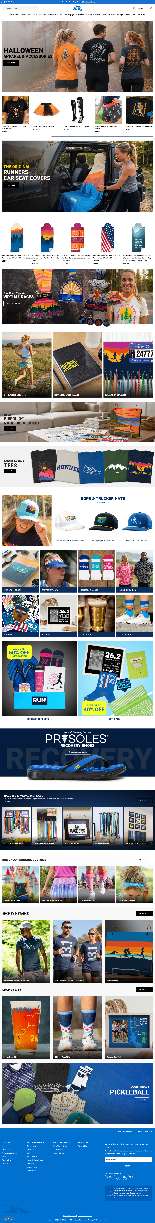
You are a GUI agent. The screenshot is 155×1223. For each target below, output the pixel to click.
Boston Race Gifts (10, 1057)
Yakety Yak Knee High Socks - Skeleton (76, 126)
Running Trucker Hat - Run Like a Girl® (70, 541)
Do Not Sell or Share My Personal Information (77, 1216)
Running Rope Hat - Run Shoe (137, 541)
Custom (127, 15)
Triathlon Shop (112, 981)
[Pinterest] (130, 1177)
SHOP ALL (145, 801)
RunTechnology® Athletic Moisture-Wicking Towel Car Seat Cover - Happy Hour (46, 257)
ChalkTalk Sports (11, 2)
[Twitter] (118, 1177)
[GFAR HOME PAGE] (77, 8)
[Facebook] (112, 1177)
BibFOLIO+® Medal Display (13, 843)
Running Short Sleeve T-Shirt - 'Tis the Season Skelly (14, 127)
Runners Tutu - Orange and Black (43, 126)
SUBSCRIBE (128, 1166)
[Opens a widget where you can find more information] (8, 1219)
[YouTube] (124, 1177)
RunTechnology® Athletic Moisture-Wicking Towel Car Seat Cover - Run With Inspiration (76, 257)
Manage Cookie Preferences (97, 1220)
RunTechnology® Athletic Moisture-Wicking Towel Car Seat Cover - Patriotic (106, 257)
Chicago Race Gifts (62, 1057)
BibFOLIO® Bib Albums (73, 843)
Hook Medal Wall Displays (44, 843)
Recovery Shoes (53, 15)
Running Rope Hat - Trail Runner (103, 541)
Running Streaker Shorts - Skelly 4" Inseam (106, 127)
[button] (14, 14)
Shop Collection (103, 502)
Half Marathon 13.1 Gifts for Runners (69, 981)
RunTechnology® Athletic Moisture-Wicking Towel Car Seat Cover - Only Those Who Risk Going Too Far (137, 257)
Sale (133, 15)
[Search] (4, 8)
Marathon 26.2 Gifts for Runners (16, 981)
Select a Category (143, 1131)
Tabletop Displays (102, 843)
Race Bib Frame (132, 843)
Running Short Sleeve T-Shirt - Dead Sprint (139, 126)
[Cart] (150, 8)
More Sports (141, 15)
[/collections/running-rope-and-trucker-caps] (27, 520)
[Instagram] (107, 1177)
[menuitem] (139, 8)
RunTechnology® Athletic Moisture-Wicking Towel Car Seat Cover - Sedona (17, 256)
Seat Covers (80, 15)
